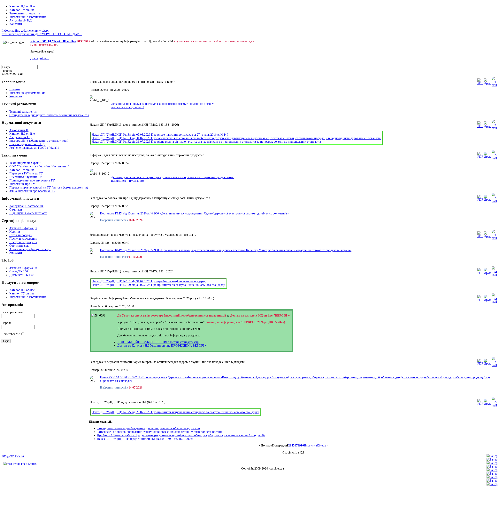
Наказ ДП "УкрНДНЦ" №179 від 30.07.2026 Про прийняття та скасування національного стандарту (158, 284)
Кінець (321, 445)
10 (302, 445)
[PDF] (480, 83)
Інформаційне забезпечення (27, 17)
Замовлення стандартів (24, 13)
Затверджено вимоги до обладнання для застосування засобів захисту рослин (148, 428)
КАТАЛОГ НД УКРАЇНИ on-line (53, 41)
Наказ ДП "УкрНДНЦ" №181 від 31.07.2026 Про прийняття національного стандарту (149, 281)
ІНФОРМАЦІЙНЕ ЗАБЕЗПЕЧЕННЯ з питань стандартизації (158, 342)
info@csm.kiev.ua (13, 456)
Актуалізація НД (20, 20)
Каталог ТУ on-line (21, 10)
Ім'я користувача (12, 312)
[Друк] (487, 83)
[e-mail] (494, 85)
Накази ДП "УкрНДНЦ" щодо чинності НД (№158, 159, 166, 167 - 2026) (145, 438)
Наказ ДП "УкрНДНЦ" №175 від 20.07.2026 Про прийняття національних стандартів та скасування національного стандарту (175, 412)
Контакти (15, 24)
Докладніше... (39, 58)
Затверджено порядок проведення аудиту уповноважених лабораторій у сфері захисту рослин (159, 431)
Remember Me (11, 334)
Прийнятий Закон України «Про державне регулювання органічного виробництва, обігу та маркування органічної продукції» (181, 435)
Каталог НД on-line (22, 6)
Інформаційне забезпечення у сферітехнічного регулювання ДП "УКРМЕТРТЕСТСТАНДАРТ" (42, 32)
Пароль (6, 323)
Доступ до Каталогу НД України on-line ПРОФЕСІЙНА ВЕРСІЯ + (161, 345)
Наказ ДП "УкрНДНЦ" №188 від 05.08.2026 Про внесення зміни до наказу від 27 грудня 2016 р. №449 (160, 134)
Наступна (310, 445)
